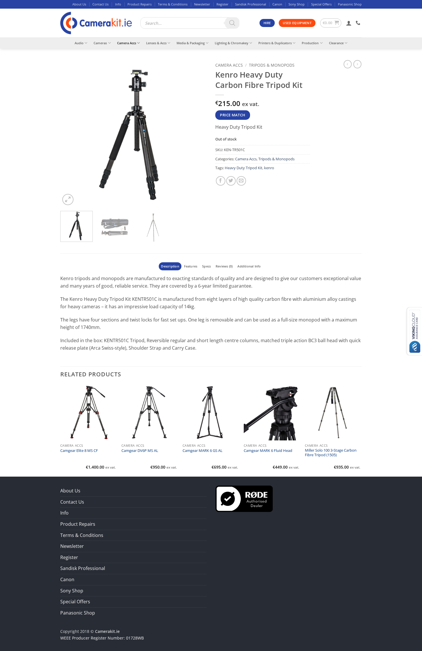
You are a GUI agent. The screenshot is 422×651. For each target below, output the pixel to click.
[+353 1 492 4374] (359, 22)
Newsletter (202, 4)
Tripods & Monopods (272, 65)
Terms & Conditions (172, 4)
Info (118, 4)
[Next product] (348, 64)
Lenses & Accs (156, 43)
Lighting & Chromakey (231, 43)
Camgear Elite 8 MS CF (79, 450)
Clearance (336, 43)
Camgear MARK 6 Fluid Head (268, 450)
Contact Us (100, 4)
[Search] (232, 23)
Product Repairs (139, 4)
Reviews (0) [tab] (224, 266)
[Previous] (70, 133)
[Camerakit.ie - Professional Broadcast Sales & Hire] (96, 23)
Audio (79, 43)
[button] (331, 23)
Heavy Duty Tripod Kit (243, 167)
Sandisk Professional (250, 4)
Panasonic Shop (350, 4)
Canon (277, 4)
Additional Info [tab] (249, 266)
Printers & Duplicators (275, 43)
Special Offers (321, 4)
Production (310, 43)
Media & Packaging (191, 43)
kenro (269, 167)
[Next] (196, 133)
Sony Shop (297, 4)
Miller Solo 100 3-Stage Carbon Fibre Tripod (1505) (331, 452)
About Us (79, 4)
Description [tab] (170, 266)
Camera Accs (126, 43)
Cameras (100, 43)
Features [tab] (191, 266)
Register (222, 4)
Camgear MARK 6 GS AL (202, 450)
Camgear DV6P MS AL (139, 450)
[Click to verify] (244, 498)
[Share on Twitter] (231, 181)
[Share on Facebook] (220, 181)
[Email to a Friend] (241, 181)
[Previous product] (357, 64)
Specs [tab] (206, 266)
